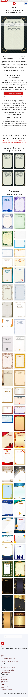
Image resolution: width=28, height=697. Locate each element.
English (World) (20, 141)
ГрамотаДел (4, 0)
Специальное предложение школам (10, 661)
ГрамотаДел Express (13, 0)
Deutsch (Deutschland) (9, 141)
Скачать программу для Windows (14, 97)
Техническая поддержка (7, 670)
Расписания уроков (6, 686)
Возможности (4, 655)
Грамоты (3, 676)
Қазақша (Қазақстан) (8, 142)
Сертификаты (4, 681)
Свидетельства (5, 683)
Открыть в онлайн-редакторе (13, 93)
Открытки (3, 684)
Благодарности (5, 679)
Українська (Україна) (20, 142)
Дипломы (3, 678)
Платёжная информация (7, 669)
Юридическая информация (8, 667)
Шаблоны (3, 657)
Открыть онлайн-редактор (13, 637)
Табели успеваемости (6, 689)
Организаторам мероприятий (9, 660)
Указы (2, 687)
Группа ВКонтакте (5, 672)
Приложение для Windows (8, 658)
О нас (2, 666)
